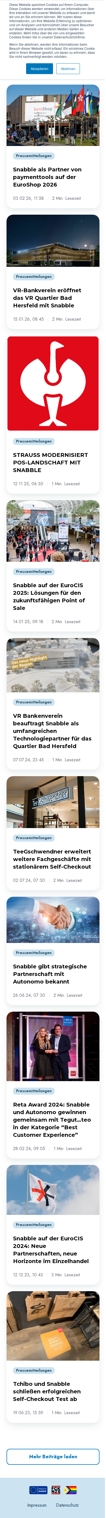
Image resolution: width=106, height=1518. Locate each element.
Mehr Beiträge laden (53, 1456)
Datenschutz (67, 1505)
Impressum (36, 1505)
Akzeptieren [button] (39, 68)
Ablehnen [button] (68, 68)
